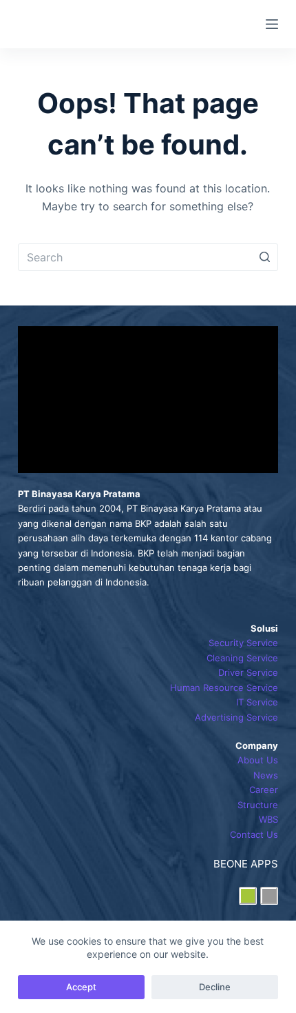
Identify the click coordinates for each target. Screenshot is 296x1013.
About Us (257, 759)
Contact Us (254, 834)
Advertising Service (236, 717)
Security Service (243, 642)
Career (263, 789)
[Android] (248, 896)
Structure (257, 804)
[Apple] (269, 896)
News (265, 775)
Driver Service (248, 672)
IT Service (257, 702)
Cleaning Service (242, 657)
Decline (215, 986)
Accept (81, 986)
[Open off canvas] (272, 24)
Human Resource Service (224, 687)
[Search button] (264, 257)
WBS (268, 819)
